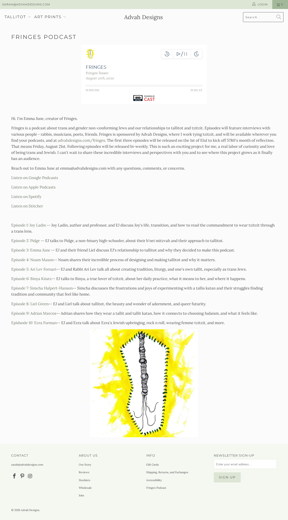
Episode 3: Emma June (30, 250)
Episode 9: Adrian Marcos (33, 313)
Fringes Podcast (156, 487)
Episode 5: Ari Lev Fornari (33, 269)
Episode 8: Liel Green (30, 303)
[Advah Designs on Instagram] (30, 476)
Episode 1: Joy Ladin (28, 225)
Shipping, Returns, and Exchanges (167, 472)
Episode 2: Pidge (25, 240)
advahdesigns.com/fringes (81, 140)
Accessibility (154, 480)
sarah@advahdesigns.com (26, 4)
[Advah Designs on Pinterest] (22, 476)
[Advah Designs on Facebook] (14, 476)
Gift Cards (152, 464)
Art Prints (47, 17)
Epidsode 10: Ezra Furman (34, 322)
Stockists (84, 480)
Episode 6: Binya (31, 278)
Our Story (85, 464)
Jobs (81, 495)
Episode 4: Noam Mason (32, 259)
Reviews (84, 472)
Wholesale (85, 487)
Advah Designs (30, 510)
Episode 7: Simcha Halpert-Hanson (42, 288)
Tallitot (15, 17)
